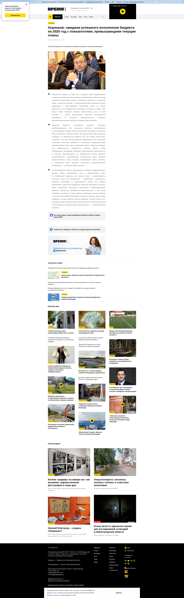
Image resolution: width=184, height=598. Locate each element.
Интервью (97, 553)
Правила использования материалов (58, 581)
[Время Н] (57, 9)
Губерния (112, 562)
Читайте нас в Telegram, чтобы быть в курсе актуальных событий (77, 229)
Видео (96, 562)
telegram (131, 561)
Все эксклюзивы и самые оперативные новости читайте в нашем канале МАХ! (77, 216)
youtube (128, 561)
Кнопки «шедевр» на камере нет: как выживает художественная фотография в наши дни (69, 480)
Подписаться (15, 15)
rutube (126, 563)
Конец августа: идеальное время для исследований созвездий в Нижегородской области (113, 527)
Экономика (51, 23)
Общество (112, 553)
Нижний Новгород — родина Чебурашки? (64, 527)
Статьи (96, 550)
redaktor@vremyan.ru (58, 574)
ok (134, 561)
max (128, 563)
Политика (112, 547)
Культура (112, 559)
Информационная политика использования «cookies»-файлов (66, 585)
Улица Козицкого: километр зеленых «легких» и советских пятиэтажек (111, 480)
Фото (95, 556)
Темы (95, 559)
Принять (119, 593)
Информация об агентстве (55, 579)
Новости (97, 547)
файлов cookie (52, 593)
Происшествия (113, 565)
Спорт (111, 556)
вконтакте (126, 561)
